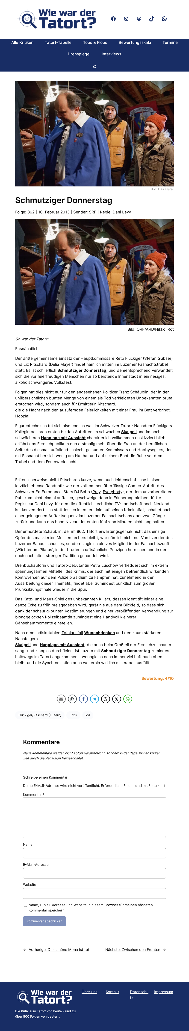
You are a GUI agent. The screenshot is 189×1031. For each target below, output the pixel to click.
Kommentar (33, 794)
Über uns (89, 992)
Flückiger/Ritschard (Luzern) (39, 715)
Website (29, 884)
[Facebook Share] (83, 699)
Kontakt (112, 992)
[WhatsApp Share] (127, 699)
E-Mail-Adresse (36, 864)
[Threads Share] (105, 699)
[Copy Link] (72, 699)
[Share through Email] (61, 699)
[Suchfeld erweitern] (94, 67)
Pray (96, 491)
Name (27, 844)
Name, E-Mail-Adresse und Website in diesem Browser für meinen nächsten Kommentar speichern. (91, 907)
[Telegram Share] (94, 699)
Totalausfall (72, 632)
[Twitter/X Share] (116, 699)
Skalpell (129, 431)
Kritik (73, 715)
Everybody (112, 491)
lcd (88, 715)
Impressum (163, 992)
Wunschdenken (99, 632)
